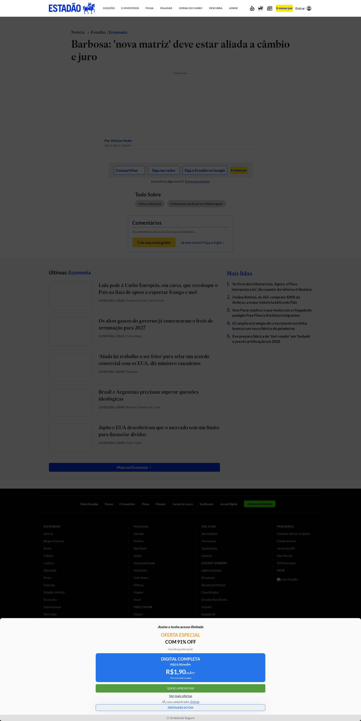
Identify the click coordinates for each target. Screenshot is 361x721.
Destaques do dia (180, 707)
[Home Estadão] (72, 8)
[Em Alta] (252, 8)
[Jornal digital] (270, 8)
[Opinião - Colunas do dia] (260, 8)
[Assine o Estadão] (284, 8)
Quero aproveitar (180, 688)
